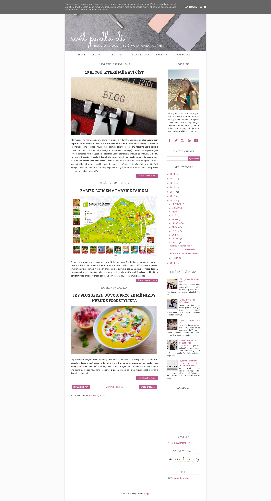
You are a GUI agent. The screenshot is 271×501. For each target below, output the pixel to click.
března (176, 239)
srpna (175, 219)
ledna (175, 258)
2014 (173, 263)
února (175, 243)
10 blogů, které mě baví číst (114, 72)
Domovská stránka (114, 387)
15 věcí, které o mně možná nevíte (187, 341)
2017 (173, 191)
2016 (173, 196)
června (176, 227)
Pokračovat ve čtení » (147, 176)
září (174, 215)
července (177, 223)
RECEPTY (162, 54)
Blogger (147, 494)
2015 (173, 200)
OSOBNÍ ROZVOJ (140, 54)
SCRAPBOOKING (183, 54)
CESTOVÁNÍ (117, 54)
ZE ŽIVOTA (97, 54)
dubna (175, 235)
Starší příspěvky (148, 387)
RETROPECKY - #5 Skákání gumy (187, 301)
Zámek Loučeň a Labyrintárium (114, 190)
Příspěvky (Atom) (97, 395)
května (176, 231)
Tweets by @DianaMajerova (179, 443)
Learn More (190, 7)
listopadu (177, 208)
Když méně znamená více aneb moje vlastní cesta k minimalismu (188, 363)
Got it (203, 7)
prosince (177, 204)
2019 (173, 183)
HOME (82, 54)
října (175, 212)
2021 (173, 174)
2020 (173, 178)
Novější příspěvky (80, 387)
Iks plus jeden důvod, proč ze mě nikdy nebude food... (185, 253)
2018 (173, 187)
